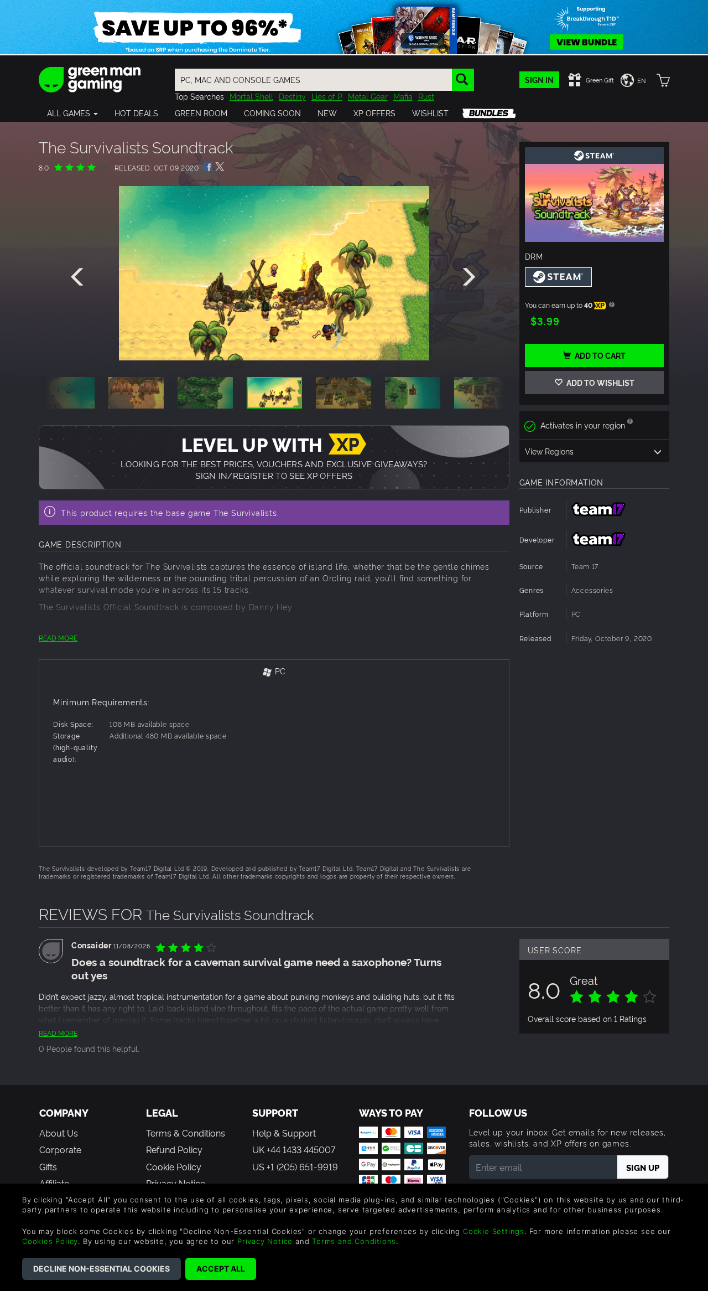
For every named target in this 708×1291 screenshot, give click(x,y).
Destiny (292, 96)
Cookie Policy (173, 1166)
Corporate (60, 1149)
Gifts (48, 1166)
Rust (426, 96)
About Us (58, 1133)
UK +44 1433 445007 (293, 1149)
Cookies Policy (50, 1241)
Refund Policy (174, 1149)
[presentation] (79, 277)
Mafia (403, 96)
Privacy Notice (265, 1241)
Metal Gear (368, 96)
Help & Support (284, 1133)
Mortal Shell (251, 96)
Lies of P (326, 96)
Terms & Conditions (185, 1133)
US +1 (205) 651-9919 (295, 1166)
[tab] (274, 671)
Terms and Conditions (354, 1241)
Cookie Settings (493, 1231)
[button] (72, 113)
